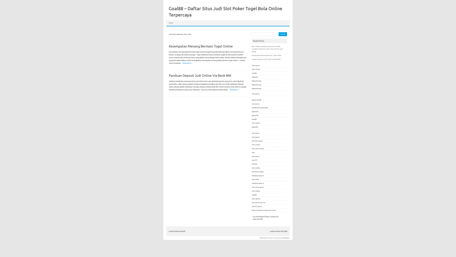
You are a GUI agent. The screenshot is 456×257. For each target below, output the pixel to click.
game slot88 (256, 100)
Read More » (187, 63)
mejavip (255, 77)
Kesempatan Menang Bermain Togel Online (201, 46)
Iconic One (263, 238)
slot (253, 152)
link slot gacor (257, 141)
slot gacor (256, 65)
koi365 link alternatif (260, 108)
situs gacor (256, 199)
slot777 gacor (257, 206)
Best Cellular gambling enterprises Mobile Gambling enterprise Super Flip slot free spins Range (267, 49)
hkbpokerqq (256, 81)
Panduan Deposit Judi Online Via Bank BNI (200, 75)
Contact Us (274, 217)
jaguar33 (255, 111)
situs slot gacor (258, 187)
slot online (256, 69)
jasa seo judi (258, 219)
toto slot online (258, 148)
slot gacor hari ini (258, 202)
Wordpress (286, 238)
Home (171, 23)
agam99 (255, 127)
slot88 (254, 73)
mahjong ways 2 (258, 183)
